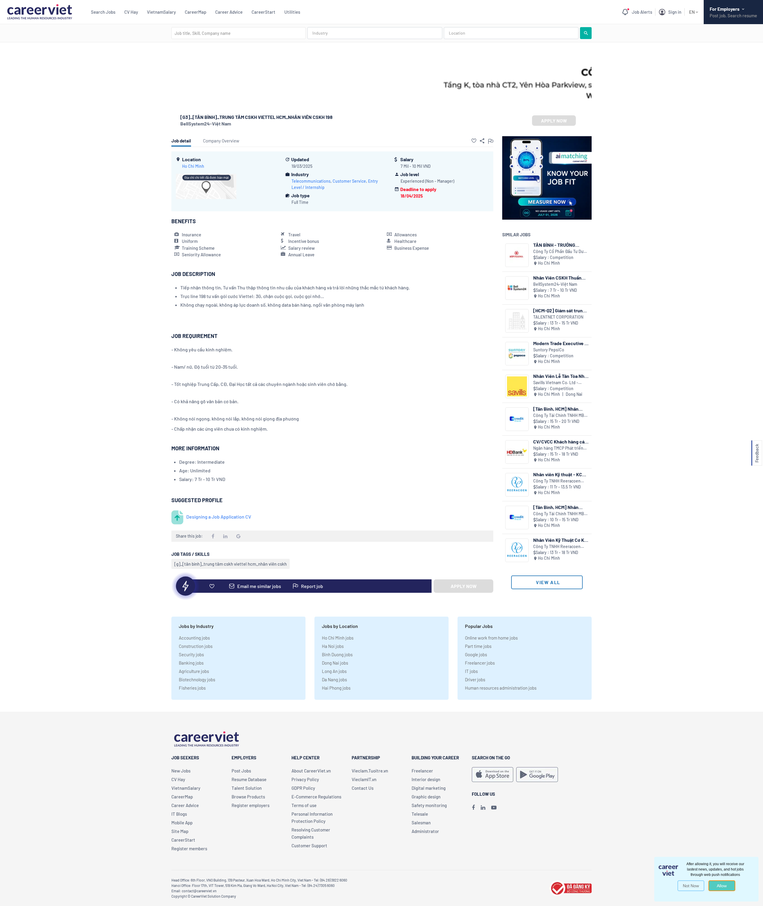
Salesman (421, 822)
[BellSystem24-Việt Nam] (516, 288)
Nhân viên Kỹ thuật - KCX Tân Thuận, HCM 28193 (559, 474)
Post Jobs (241, 770)
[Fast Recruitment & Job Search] (39, 11)
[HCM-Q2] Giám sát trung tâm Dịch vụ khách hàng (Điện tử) (559, 310)
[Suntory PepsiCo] (516, 353)
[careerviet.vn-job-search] (492, 774)
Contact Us (362, 788)
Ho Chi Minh (193, 166)
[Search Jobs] (586, 33)
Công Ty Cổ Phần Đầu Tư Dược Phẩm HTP (560, 252)
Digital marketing (429, 788)
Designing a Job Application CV (218, 516)
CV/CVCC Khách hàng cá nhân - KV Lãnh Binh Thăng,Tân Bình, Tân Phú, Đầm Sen (559, 441)
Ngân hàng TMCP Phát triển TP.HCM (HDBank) (558, 448)
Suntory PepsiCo (548, 349)
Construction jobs (196, 646)
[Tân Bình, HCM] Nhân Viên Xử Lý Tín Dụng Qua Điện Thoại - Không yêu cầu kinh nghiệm (558, 507)
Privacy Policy (305, 779)
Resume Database (249, 779)
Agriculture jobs (194, 671)
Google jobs (476, 654)
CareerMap (195, 12)
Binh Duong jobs (337, 654)
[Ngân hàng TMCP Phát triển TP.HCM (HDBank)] (516, 451)
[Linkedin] (483, 807)
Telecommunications (311, 181)
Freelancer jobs (480, 662)
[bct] (570, 887)
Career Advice (229, 12)
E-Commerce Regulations (316, 796)
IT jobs (471, 671)
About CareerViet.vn (311, 770)
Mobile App (182, 822)
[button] (474, 140)
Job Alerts (642, 12)
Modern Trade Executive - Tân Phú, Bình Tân (560, 343)
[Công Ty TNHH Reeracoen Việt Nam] (516, 484)
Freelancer (422, 770)
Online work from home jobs (491, 637)
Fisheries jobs (192, 688)
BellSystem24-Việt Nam (205, 123)
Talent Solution (247, 788)
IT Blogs (179, 814)
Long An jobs (334, 671)
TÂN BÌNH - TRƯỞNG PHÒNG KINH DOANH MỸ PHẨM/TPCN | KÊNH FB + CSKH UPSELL (558, 245)
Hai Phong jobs (336, 688)
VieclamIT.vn (364, 779)
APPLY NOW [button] (554, 120)
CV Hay (131, 12)
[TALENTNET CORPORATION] (516, 320)
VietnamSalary (161, 12)
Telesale (420, 814)
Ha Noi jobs (333, 646)
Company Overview (221, 140)
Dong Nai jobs (335, 662)
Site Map (179, 831)
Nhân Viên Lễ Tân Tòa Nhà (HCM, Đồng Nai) (560, 376)
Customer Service (349, 181)
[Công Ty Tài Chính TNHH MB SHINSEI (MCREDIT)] (516, 419)
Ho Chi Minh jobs (337, 637)
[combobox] (238, 33)
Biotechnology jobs (197, 679)
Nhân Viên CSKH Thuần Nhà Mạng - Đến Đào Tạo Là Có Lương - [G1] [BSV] (559, 277)
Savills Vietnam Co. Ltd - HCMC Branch (555, 383)
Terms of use (304, 805)
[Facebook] (473, 807)
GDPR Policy (303, 788)
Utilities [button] (292, 12)
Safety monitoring (429, 805)
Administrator (425, 831)
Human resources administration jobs (500, 688)
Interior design (426, 779)
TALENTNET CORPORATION (558, 316)
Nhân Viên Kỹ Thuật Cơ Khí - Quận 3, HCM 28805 (560, 540)
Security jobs (191, 654)
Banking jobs (191, 662)
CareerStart (263, 12)
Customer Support (309, 845)
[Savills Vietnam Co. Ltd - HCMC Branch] (516, 386)
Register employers (250, 805)
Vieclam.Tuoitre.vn (370, 770)
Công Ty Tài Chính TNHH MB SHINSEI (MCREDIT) (558, 415)
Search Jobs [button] (103, 12)
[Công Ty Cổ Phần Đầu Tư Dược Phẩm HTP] (516, 255)
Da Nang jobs (334, 679)
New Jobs (180, 770)
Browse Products (248, 796)
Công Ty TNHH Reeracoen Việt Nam (557, 481)
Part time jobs (478, 646)
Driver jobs (475, 679)
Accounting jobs (194, 637)
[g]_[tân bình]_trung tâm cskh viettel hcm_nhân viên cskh (230, 564)
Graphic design (426, 796)
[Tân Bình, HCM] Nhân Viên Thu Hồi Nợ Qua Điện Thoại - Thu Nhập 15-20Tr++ (559, 409)
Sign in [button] (674, 12)
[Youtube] (494, 807)
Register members (189, 848)
